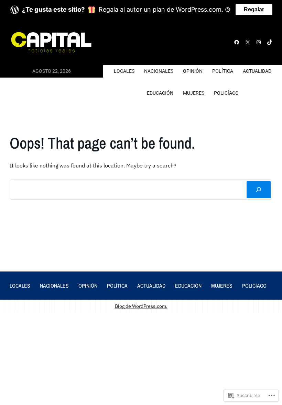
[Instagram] (258, 42)
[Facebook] (236, 42)
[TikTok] (269, 42)
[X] (247, 42)
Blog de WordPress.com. (141, 306)
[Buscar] (259, 189)
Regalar (254, 9)
